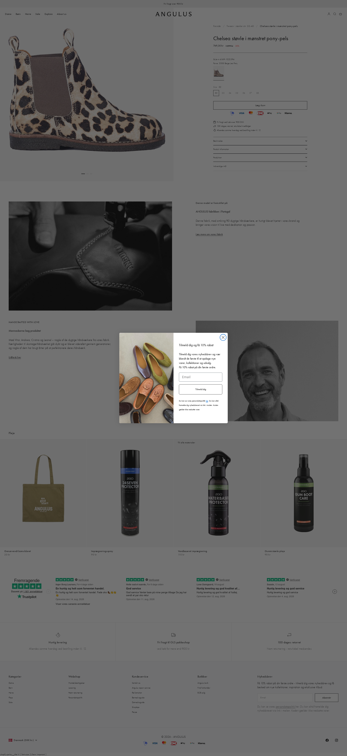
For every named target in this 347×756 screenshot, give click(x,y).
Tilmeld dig (200, 389)
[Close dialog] (223, 337)
